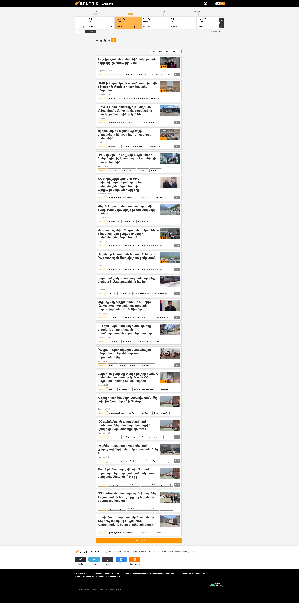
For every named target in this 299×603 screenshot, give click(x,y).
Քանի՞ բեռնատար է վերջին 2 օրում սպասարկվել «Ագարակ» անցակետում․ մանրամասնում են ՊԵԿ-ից (127, 473)
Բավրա (110, 365)
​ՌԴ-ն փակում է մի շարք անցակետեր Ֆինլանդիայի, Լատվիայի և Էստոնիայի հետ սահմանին (127, 158)
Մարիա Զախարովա (115, 509)
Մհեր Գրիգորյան (161, 198)
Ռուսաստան (112, 170)
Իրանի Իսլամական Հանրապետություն (132, 98)
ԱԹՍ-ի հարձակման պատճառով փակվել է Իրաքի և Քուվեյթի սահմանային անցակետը (128, 86)
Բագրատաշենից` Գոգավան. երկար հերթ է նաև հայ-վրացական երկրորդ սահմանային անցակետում (128, 233)
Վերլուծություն (139, 552)
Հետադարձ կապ (113, 576)
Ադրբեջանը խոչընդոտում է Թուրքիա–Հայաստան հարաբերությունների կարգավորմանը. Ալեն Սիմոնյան (126, 305)
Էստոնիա (141, 170)
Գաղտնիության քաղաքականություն (193, 573)
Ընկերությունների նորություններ (163, 573)
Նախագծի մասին (82, 573)
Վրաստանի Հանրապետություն (118, 74)
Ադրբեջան (141, 317)
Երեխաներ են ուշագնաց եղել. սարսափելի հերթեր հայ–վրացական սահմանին (124, 134)
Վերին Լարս (127, 222)
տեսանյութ (153, 146)
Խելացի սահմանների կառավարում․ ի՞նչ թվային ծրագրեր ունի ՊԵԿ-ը (127, 399)
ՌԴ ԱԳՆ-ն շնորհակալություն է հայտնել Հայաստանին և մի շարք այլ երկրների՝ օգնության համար (127, 497)
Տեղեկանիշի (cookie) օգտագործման (89, 576)
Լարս (110, 293)
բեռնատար (141, 222)
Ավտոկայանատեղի (148, 122)
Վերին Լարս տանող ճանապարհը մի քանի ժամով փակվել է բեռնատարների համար (127, 209)
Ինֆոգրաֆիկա (154, 552)
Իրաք (110, 98)
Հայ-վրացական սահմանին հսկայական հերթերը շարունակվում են (127, 61)
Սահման (145, 413)
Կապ (118, 573)
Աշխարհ (127, 552)
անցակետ (103, 40)
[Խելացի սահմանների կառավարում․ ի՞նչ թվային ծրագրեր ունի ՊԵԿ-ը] (170, 401)
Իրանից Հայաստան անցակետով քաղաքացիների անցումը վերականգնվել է (128, 449)
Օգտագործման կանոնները (102, 573)
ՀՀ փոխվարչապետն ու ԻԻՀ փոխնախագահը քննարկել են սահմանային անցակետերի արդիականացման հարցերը (120, 184)
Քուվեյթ (153, 98)
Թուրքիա (128, 317)
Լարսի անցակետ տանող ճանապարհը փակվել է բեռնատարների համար (126, 280)
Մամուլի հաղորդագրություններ (135, 573)
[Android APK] (216, 584)
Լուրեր (91, 21)
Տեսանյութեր (112, 245)
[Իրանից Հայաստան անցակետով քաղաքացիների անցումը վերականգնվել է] (170, 449)
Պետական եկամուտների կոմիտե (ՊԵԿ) (121, 122)
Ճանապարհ (127, 341)
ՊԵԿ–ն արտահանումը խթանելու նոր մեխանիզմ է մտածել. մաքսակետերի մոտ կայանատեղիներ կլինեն (125, 110)
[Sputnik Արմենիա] (88, 6)
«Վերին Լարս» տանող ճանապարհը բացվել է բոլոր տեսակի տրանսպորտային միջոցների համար (125, 329)
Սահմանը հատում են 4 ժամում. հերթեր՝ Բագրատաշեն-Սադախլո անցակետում (127, 256)
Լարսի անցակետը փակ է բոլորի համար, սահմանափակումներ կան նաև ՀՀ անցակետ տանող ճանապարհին (128, 377)
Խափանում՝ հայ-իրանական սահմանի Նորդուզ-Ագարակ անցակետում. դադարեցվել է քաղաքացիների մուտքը (126, 521)
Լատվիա (154, 170)
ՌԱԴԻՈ (177, 552)
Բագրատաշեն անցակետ (158, 74)
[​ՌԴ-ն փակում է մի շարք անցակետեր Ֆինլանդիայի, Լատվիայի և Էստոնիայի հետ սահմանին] (170, 158)
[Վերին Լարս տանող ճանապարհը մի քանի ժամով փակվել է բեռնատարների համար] (170, 209)
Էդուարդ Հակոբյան (160, 413)
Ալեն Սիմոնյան (113, 317)
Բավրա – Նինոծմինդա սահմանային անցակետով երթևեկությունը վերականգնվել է (124, 353)
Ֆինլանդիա (127, 170)
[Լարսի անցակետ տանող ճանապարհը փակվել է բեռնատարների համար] (170, 281)
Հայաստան (139, 74)
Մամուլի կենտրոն (189, 552)
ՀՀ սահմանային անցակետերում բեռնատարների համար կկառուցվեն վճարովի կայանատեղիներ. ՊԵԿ (124, 425)
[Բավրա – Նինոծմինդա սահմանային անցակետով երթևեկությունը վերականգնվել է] (170, 353)
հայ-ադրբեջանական (158, 317)
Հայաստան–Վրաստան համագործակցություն (148, 293)
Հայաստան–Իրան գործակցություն (119, 461)
